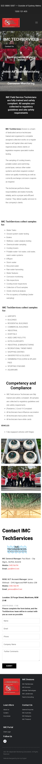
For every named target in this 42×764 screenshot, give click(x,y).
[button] (9, 46)
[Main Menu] (36, 22)
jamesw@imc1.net (15, 589)
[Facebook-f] (4, 741)
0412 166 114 (13, 565)
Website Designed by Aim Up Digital (14, 758)
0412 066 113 (14, 586)
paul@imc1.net (13, 569)
